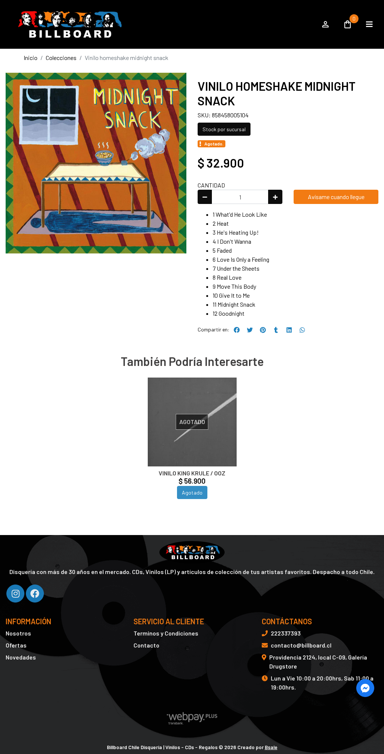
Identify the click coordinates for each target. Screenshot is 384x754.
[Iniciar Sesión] (325, 24)
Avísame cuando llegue (336, 196)
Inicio (31, 57)
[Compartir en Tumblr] (276, 330)
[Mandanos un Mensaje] (365, 688)
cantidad (211, 185)
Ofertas (16, 645)
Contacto (146, 645)
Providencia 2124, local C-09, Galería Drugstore (318, 662)
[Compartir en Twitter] (250, 330)
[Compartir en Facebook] (237, 330)
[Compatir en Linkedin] (289, 330)
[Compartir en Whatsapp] (302, 330)
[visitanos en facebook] (35, 594)
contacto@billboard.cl (301, 645)
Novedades (21, 657)
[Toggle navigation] (369, 24)
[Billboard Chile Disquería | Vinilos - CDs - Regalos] (159, 24)
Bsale (271, 747)
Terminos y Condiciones (166, 633)
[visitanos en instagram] (15, 594)
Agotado (192, 492)
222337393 (286, 633)
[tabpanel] (192, 447)
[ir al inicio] (191, 552)
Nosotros (18, 633)
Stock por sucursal (224, 129)
